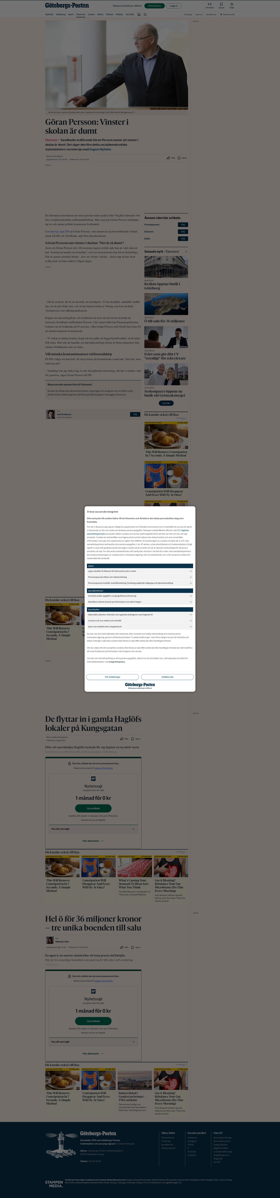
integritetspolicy (117, 661)
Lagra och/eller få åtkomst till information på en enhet (112, 571)
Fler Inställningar (112, 677)
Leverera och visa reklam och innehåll (104, 620)
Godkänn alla (167, 677)
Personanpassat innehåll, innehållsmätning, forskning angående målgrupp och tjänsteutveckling (130, 583)
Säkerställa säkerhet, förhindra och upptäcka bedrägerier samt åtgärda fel (120, 614)
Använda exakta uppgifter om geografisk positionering (112, 595)
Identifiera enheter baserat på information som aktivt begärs (114, 601)
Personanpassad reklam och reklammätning (107, 577)
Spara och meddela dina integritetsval (104, 626)
